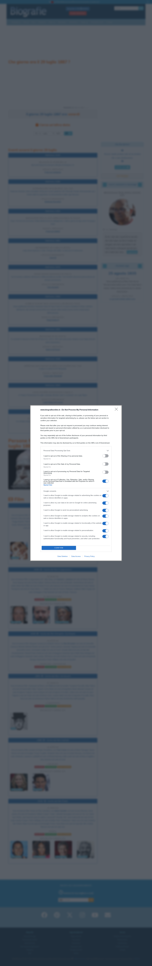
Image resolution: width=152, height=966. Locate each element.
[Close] (117, 410)
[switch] (105, 455)
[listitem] (76, 450)
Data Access (76, 556)
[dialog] (76, 483)
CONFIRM (59, 548)
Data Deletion (62, 556)
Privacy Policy (89, 556)
